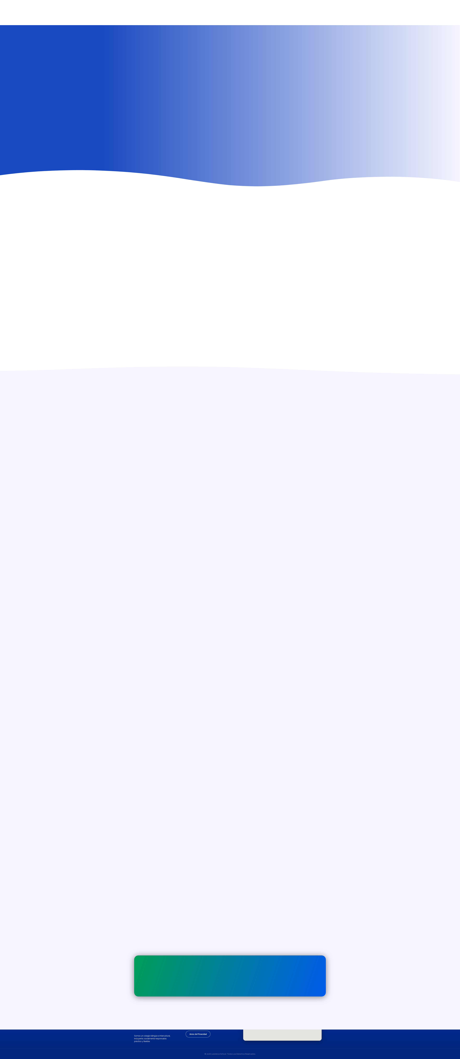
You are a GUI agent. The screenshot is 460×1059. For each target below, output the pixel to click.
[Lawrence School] (144, 4)
